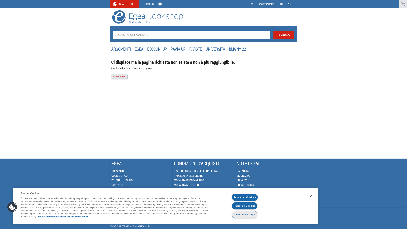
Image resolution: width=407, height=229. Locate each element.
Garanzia (243, 171)
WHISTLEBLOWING (122, 180)
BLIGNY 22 (237, 49)
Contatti (117, 185)
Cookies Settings (245, 214)
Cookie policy (245, 185)
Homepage (119, 76)
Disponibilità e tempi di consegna (196, 171)
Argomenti (121, 49)
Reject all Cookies (244, 206)
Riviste (195, 49)
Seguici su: (149, 3)
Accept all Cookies (245, 197)
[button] (12, 207)
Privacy (242, 180)
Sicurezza (243, 175)
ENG (289, 4)
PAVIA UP (178, 49)
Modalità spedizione (187, 185)
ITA (281, 4)
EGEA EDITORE (126, 4)
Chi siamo (117, 171)
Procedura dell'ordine (188, 175)
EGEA (139, 49)
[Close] (311, 195)
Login (252, 4)
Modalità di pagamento (189, 180)
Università (215, 49)
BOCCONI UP (157, 49)
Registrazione (266, 4)
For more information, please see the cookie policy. (63, 216)
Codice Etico (119, 175)
